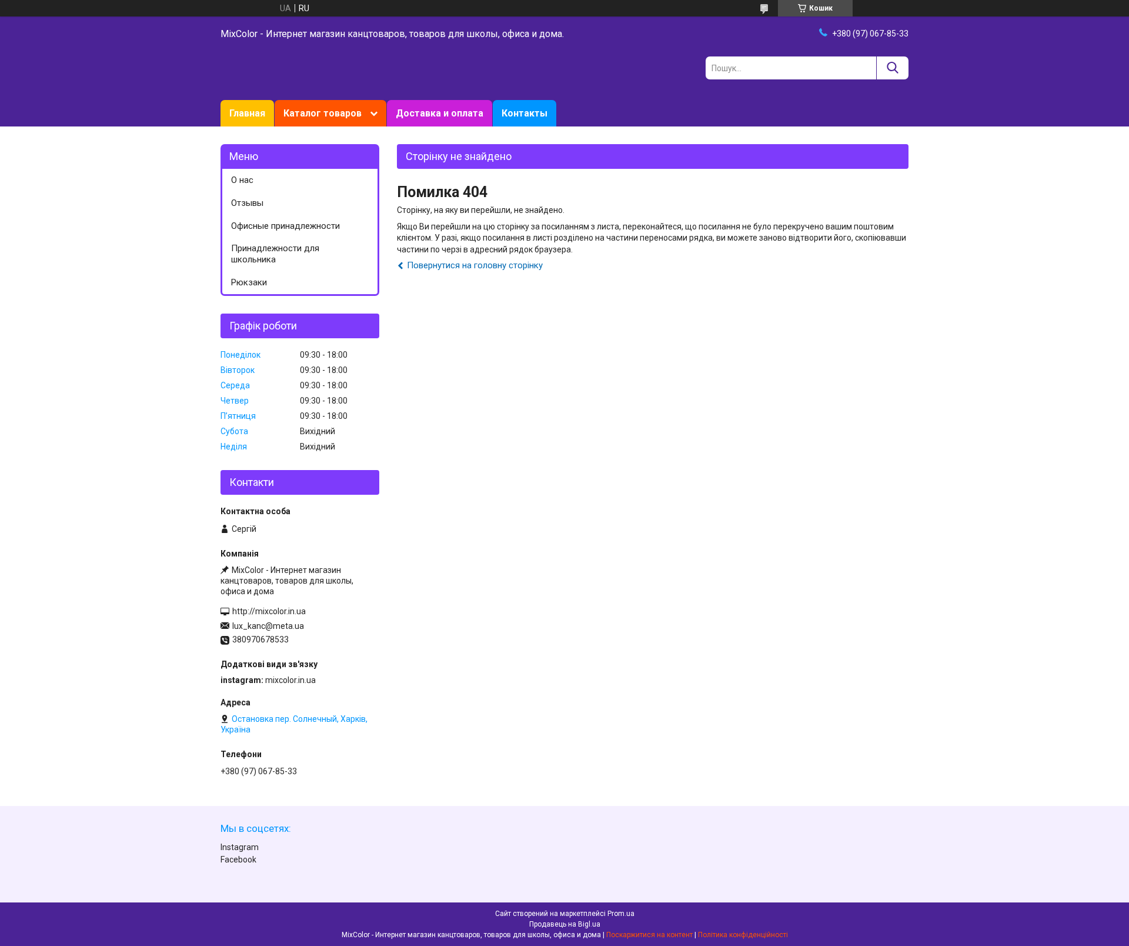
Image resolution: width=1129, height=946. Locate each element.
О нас (242, 180)
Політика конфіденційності (743, 935)
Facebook (238, 859)
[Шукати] (892, 67)
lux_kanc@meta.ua (268, 626)
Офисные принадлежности (285, 226)
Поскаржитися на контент (649, 935)
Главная (247, 113)
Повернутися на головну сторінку (475, 265)
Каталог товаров (322, 113)
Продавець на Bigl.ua (564, 924)
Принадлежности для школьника (275, 254)
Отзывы (247, 203)
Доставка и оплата (439, 113)
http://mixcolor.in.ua (269, 611)
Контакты (524, 113)
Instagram (240, 847)
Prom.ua (620, 914)
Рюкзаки (249, 282)
